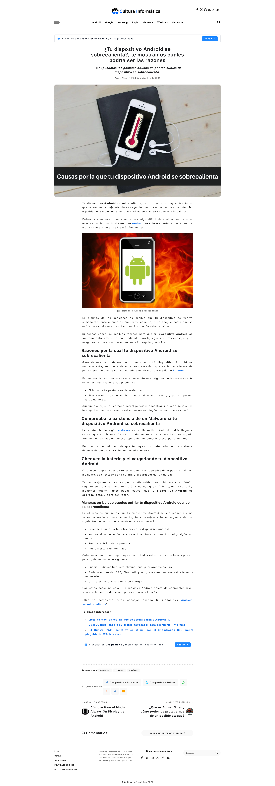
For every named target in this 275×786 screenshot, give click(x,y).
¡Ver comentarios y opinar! (167, 733)
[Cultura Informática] (137, 9)
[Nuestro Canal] (218, 9)
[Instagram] (205, 9)
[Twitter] (201, 9)
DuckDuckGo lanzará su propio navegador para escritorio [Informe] (137, 624)
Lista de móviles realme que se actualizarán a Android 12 (130, 619)
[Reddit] (106, 691)
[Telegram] (115, 691)
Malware (120, 670)
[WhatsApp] (183, 682)
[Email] (123, 691)
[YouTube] (209, 9)
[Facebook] (197, 9)
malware (124, 430)
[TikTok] (213, 9)
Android (138, 223)
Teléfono (134, 670)
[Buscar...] (219, 22)
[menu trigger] (58, 22)
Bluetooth (180, 370)
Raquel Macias (121, 78)
